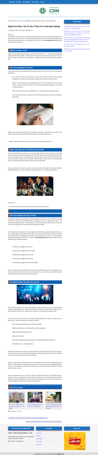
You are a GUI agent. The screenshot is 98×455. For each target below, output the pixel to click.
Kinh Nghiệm (39, 438)
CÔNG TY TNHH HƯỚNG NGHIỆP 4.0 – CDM (20, 433)
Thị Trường (39, 441)
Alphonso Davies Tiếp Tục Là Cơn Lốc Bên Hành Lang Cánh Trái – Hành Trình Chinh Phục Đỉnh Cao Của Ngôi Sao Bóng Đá (77, 33)
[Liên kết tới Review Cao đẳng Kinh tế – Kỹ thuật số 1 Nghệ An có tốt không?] (16, 392)
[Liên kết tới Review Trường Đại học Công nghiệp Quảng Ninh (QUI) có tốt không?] (53, 392)
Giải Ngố (19, 411)
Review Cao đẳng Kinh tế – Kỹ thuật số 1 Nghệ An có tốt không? (16, 406)
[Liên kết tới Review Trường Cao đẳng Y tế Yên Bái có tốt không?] (35, 392)
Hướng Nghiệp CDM (49, 10)
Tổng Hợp (38, 444)
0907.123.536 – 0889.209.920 (15, 441)
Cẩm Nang (39, 433)
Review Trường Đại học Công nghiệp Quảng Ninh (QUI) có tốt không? (53, 406)
